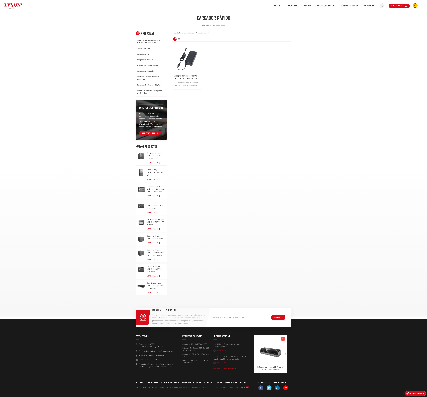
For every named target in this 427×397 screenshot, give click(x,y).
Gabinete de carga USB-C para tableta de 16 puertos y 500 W (155, 252)
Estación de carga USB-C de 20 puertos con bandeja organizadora (155, 286)
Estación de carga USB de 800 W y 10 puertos (195, 349)
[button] (285, 354)
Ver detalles (152, 163)
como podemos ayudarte (151, 107)
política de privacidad (218, 387)
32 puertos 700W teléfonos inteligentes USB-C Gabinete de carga (155, 189)
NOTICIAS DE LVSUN (191, 383)
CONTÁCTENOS (148, 133)
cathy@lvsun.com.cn (164, 351)
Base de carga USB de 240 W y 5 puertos (195, 361)
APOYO (307, 6)
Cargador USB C (143, 48)
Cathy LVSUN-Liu (153, 360)
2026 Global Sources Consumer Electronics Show (227, 345)
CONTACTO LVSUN (349, 6)
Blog (243, 383)
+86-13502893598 (156, 355)
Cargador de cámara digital (148, 85)
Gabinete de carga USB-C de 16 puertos (155, 237)
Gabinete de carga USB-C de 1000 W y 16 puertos (155, 269)
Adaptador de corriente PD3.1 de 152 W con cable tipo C (186, 77)
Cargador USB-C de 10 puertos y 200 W (195, 355)
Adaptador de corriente (147, 60)
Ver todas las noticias (224, 369)
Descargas (231, 383)
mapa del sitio (199, 387)
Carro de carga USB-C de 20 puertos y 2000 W (155, 172)
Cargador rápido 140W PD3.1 (194, 344)
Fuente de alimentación (147, 65)
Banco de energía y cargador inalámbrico (149, 92)
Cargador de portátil (145, 71)
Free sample (397, 6)
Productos (292, 6)
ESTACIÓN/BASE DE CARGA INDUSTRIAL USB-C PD (148, 41)
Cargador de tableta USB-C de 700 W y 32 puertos (155, 156)
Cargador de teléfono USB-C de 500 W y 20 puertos (155, 222)
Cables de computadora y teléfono (148, 78)
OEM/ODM (369, 6)
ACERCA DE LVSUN (325, 6)
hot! (283, 339)
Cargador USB (143, 54)
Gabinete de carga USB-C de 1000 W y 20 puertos (155, 205)
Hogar (276, 6)
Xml (207, 387)
